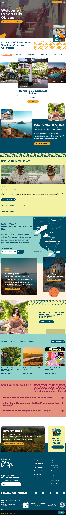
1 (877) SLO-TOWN (55, 483)
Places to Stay (39, 470)
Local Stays (19, 54)
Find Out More (7, 199)
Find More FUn (46, 321)
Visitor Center (39, 478)
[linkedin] (43, 493)
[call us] (50, 1)
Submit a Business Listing (56, 473)
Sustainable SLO (54, 467)
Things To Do (7, 54)
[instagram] (50, 493)
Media (52, 470)
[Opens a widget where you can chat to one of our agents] (61, 512)
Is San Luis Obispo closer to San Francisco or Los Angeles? (30, 404)
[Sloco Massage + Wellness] (10, 72)
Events (52, 462)
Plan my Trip (38, 463)
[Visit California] (52, 505)
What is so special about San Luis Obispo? (27, 397)
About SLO (37, 474)
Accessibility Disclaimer (56, 480)
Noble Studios (4, 509)
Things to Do (38, 460)
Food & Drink (31, 54)
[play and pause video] (2, 35)
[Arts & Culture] (33, 73)
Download (57, 447)
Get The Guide (57, 2)
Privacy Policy (54, 478)
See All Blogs (57, 342)
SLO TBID (53, 475)
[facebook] (36, 493)
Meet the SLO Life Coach (11, 21)
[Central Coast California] (38, 505)
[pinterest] (64, 493)
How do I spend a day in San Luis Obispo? (26, 410)
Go (19, 252)
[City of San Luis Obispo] (62, 505)
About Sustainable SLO (13, 444)
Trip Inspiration (41, 143)
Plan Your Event (54, 465)
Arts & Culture (45, 54)
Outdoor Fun (58, 54)
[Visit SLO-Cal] (26, 505)
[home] (2, 2)
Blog (52, 460)
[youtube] (57, 493)
